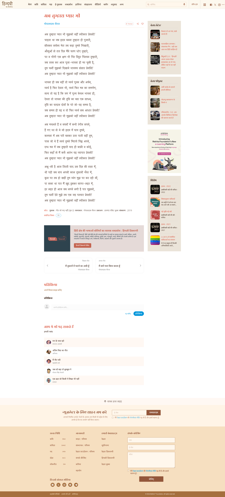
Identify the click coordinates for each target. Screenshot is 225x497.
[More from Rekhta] (204, 4)
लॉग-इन (195, 4)
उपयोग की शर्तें (65, 494)
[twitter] (58, 485)
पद (58, 451)
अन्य (122, 4)
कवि (36, 4)
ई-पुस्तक (58, 4)
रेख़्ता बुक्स (106, 464)
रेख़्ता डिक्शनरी (107, 451)
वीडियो (98, 4)
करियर (78, 464)
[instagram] (64, 485)
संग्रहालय (88, 4)
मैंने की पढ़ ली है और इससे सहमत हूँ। (137, 418)
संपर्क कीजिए (81, 458)
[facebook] (53, 485)
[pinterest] (70, 485)
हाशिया (78, 4)
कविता (43, 4)
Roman (130, 24)
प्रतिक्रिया (138, 313)
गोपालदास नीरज (52, 24)
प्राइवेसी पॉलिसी (55, 494)
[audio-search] (184, 4)
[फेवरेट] (142, 24)
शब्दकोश (69, 4)
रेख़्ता (104, 439)
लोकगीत (58, 464)
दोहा (58, 458)
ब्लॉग (106, 4)
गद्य (50, 4)
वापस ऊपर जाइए (114, 401)
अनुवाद (114, 4)
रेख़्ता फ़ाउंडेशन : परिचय (85, 451)
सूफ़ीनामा (105, 445)
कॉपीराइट (75, 494)
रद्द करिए (128, 314)
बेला (30, 4)
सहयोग (78, 470)
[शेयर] (138, 24)
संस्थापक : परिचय (83, 445)
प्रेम (58, 215)
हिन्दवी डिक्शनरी (108, 458)
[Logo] (7, 4)
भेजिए (151, 479)
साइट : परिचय (81, 439)
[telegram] (76, 485)
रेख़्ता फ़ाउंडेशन (122, 418)
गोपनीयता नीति (135, 418)
